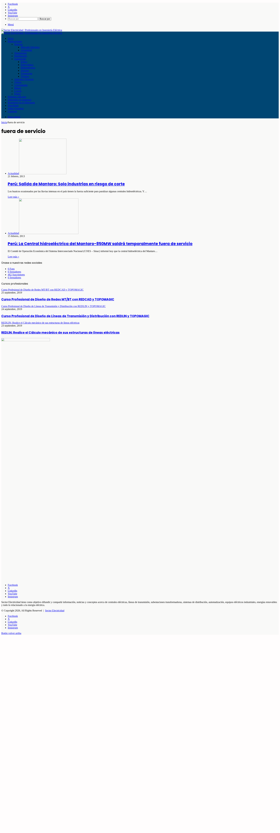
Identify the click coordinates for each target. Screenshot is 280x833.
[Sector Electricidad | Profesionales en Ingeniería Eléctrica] (31, 30)
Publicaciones (15, 41)
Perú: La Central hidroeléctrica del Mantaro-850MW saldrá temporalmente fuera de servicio (100, 243)
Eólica (24, 61)
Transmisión (20, 53)
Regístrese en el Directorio (21, 102)
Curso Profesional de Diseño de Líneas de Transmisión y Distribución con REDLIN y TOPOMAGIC (75, 316)
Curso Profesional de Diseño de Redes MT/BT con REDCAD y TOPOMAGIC (57, 299)
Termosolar (26, 73)
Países (17, 93)
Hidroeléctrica (28, 67)
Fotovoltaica (27, 64)
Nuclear (25, 70)
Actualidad (26, 50)
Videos (17, 82)
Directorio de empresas (19, 99)
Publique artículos (17, 96)
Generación (20, 58)
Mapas (17, 88)
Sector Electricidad (54, 610)
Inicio (11, 38)
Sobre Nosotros (16, 108)
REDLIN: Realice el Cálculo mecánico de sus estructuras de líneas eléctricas (60, 332)
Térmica (25, 76)
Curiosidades (21, 85)
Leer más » (13, 196)
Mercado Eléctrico (30, 47)
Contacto (12, 111)
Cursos (17, 91)
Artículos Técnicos (24, 79)
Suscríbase (13, 105)
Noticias (18, 44)
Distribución (20, 56)
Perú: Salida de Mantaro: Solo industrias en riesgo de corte (66, 184)
